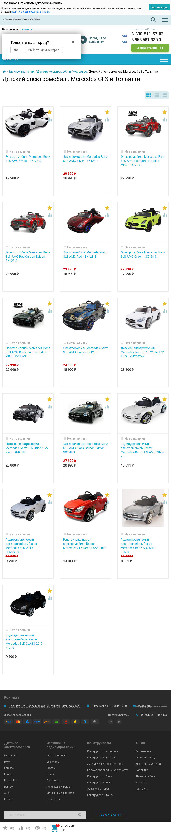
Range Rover (11, 780)
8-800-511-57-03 (147, 33)
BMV (7, 761)
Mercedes (10, 755)
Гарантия (142, 770)
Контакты (142, 788)
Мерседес (80, 71)
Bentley (8, 786)
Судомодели (54, 780)
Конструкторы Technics (101, 757)
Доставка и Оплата (148, 763)
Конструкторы (99, 743)
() (8, 828)
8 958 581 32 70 (146, 39)
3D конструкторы (98, 788)
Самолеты (53, 799)
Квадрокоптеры (56, 755)
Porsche (9, 767)
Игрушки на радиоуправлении (61, 745)
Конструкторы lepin (99, 782)
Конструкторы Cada (100, 776)
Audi (7, 792)
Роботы (51, 767)
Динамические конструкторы (105, 763)
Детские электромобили (54, 71)
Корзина (141, 782)
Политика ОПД (145, 757)
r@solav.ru (144, 705)
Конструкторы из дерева (102, 751)
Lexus (7, 774)
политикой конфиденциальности (30, 11)
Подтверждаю (159, 7)
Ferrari (8, 799)
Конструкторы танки (100, 795)
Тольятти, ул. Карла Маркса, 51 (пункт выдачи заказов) (44, 705)
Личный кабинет (146, 776)
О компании (143, 751)
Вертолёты (53, 761)
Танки (50, 774)
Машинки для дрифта (60, 792)
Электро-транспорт (21, 71)
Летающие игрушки (59, 786)
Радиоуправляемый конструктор (108, 770)
